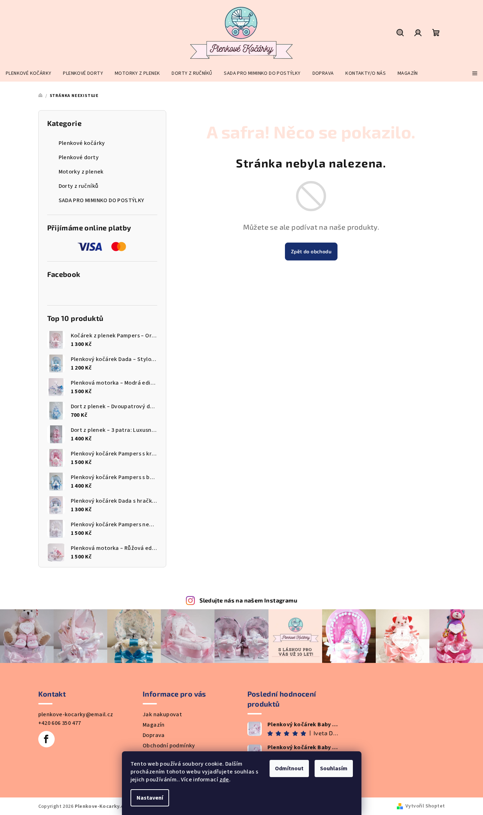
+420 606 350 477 (59, 723)
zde (224, 780)
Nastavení (150, 798)
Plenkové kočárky (82, 143)
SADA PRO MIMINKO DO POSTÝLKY (101, 200)
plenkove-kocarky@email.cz (75, 714)
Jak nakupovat (162, 714)
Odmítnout (289, 768)
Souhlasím (334, 768)
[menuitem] (28, 73)
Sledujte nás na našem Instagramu (248, 600)
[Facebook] (46, 739)
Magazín (154, 725)
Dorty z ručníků (79, 186)
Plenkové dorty (79, 157)
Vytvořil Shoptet (425, 806)
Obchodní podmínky (169, 746)
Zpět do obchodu (311, 251)
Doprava (154, 735)
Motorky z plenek (81, 172)
